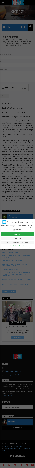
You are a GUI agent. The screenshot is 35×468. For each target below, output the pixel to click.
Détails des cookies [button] (7, 247)
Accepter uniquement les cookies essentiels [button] (17, 242)
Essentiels (18, 229)
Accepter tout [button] (17, 234)
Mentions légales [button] (28, 247)
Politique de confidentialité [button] (17, 247)
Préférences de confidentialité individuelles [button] (17, 245)
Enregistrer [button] (17, 238)
